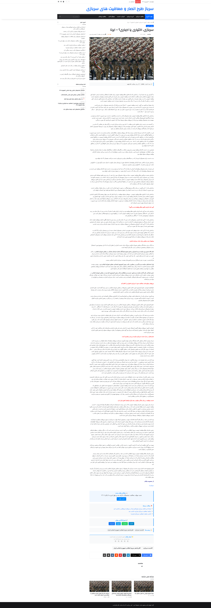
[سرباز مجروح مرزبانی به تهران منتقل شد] (144, 586)
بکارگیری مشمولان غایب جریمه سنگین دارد (74, 50)
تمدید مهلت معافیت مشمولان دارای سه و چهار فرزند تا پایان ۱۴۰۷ (121, 495)
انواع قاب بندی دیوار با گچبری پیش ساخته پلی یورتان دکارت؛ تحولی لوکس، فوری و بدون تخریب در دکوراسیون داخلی (71, 61)
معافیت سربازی (140, 16)
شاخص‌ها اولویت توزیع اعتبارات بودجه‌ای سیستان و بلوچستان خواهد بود (121, 594)
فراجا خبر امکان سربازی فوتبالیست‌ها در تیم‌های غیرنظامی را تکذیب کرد (132, 509)
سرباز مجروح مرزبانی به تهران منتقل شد (144, 593)
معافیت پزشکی (102, 16)
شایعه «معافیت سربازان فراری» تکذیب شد (140, 511)
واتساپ (125, 523)
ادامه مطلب (121, 499)
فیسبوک (112, 523)
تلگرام (131, 523)
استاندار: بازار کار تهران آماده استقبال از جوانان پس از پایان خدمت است (99, 594)
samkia (149, 34)
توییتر (118, 523)
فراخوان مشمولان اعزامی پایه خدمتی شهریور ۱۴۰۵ (122, 1)
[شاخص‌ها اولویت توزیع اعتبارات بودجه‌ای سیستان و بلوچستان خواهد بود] (121, 586)
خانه (152, 22)
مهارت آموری (149, 16)
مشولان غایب (111, 16)
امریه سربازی (130, 16)
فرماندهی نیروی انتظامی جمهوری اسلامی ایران (127, 548)
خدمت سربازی (147, 548)
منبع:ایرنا (151, 485)
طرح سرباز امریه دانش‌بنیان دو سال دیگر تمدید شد (72, 78)
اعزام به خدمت (121, 16)
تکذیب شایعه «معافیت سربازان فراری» (141, 514)
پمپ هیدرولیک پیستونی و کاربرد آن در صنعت (74, 31)
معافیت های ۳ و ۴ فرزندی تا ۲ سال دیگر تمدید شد (72, 57)
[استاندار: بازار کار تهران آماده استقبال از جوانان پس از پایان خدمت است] (99, 586)
